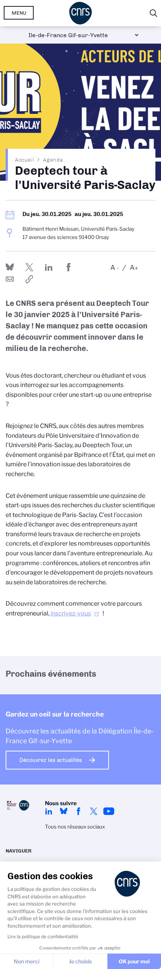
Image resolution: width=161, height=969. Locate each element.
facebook (78, 811)
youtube (108, 811)
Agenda (53, 160)
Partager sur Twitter (29, 267)
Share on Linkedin (49, 267)
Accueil (24, 160)
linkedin (48, 811)
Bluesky (63, 811)
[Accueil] (80, 13)
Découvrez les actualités (50, 760)
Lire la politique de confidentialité (42, 936)
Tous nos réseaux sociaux (75, 827)
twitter (93, 811)
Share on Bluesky (10, 267)
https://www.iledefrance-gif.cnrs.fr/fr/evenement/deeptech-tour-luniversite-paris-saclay (29, 279)
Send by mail (10, 279)
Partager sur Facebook (68, 267)
